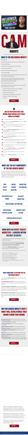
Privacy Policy (15, 433)
